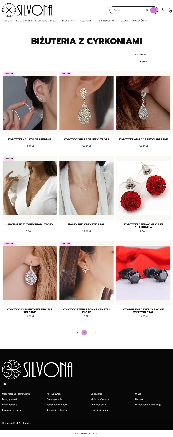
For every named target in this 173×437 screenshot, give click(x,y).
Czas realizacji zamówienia (16, 393)
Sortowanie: (140, 54)
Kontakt (139, 399)
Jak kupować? (53, 393)
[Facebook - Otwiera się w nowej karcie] (5, 384)
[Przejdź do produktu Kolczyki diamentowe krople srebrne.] (29, 273)
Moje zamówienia (100, 399)
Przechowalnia (98, 404)
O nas (138, 393)
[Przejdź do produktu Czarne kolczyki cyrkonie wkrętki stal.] (143, 273)
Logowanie (96, 393)
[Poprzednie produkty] (77, 332)
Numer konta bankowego (148, 404)
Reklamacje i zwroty (12, 410)
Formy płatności (10, 399)
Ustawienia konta (100, 410)
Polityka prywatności (57, 404)
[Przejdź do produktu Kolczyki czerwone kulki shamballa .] (143, 188)
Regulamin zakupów (56, 410)
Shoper (25, 423)
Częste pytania (54, 399)
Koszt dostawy (9, 404)
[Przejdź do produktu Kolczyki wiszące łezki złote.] (86, 103)
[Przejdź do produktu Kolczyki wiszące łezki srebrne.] (143, 103)
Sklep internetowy (86, 433)
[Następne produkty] (95, 332)
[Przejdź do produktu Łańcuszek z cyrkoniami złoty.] (29, 188)
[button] (153, 10)
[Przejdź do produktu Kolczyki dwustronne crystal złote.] (86, 273)
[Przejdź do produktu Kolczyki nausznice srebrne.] (29, 103)
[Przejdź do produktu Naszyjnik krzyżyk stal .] (86, 188)
